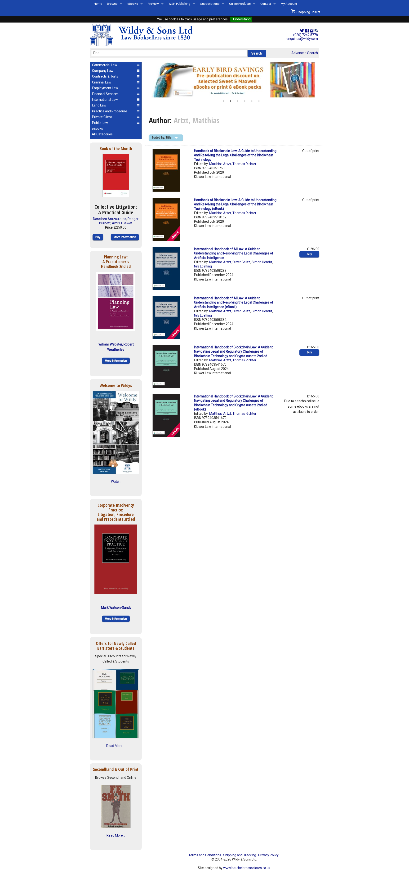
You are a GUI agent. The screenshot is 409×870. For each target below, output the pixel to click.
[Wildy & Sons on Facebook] (307, 31)
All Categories (102, 134)
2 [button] (230, 101)
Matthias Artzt (220, 164)
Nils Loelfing (203, 266)
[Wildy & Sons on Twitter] (302, 31)
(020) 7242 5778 (305, 35)
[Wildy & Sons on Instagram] (311, 31)
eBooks (132, 3)
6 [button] (259, 101)
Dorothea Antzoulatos (109, 219)
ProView (153, 3)
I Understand (241, 19)
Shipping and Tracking (239, 855)
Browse (112, 3)
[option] (234, 79)
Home (98, 3)
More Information (125, 237)
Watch (115, 481)
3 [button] (237, 101)
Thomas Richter (244, 164)
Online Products (240, 3)
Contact (265, 3)
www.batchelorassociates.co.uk (246, 868)
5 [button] (251, 101)
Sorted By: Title (161, 137)
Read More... (116, 835)
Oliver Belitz (241, 262)
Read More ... (115, 746)
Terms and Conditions (204, 855)
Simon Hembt (262, 262)
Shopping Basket (307, 12)
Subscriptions (209, 3)
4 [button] (244, 101)
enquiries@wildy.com (302, 39)
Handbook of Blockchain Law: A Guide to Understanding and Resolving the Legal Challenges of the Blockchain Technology (235, 155)
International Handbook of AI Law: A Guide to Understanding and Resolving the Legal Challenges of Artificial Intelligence (233, 253)
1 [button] (223, 101)
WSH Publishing (179, 3)
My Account (289, 3)
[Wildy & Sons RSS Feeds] (316, 31)
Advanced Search (304, 53)
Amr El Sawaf (122, 223)
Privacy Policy (268, 855)
